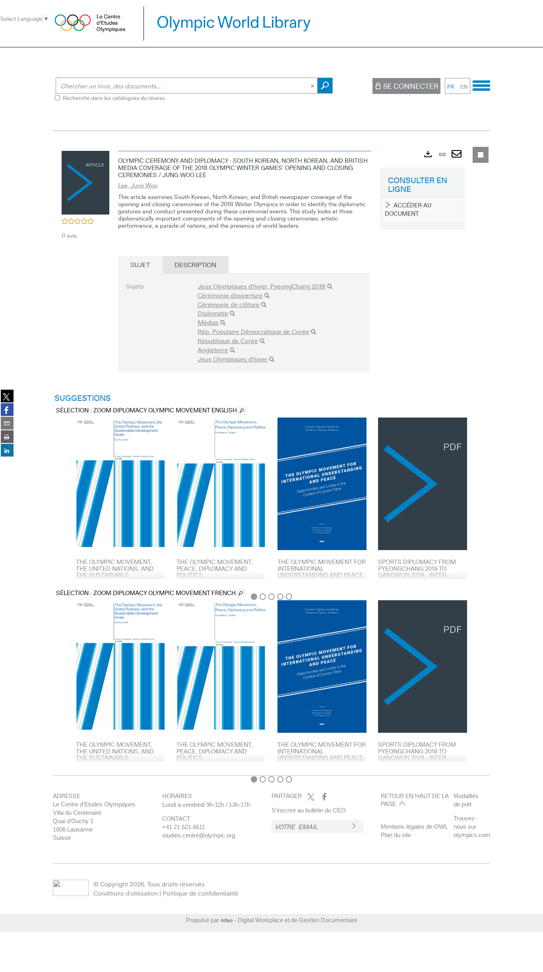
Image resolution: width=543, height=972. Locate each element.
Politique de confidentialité (201, 893)
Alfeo (227, 920)
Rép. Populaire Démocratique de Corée (253, 331)
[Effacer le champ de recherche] (313, 86)
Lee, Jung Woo (137, 185)
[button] (85, 181)
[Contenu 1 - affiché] (254, 596)
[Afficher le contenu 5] (289, 596)
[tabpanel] (271, 459)
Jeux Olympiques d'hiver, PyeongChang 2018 (262, 286)
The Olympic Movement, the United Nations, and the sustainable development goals (115, 571)
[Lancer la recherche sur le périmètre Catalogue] (325, 86)
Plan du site (396, 834)
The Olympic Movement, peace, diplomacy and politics (214, 568)
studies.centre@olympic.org (198, 835)
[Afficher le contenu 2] (263, 596)
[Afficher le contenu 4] (280, 596)
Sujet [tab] (140, 264)
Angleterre (213, 349)
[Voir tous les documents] (242, 411)
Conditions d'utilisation (125, 893)
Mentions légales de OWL (414, 826)
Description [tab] (195, 264)
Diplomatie (213, 313)
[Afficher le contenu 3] (271, 596)
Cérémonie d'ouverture (230, 295)
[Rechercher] (329, 286)
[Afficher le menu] (481, 84)
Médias (208, 322)
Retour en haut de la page (415, 800)
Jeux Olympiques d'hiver (233, 358)
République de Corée (228, 340)
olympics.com (472, 834)
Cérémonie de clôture (229, 304)
